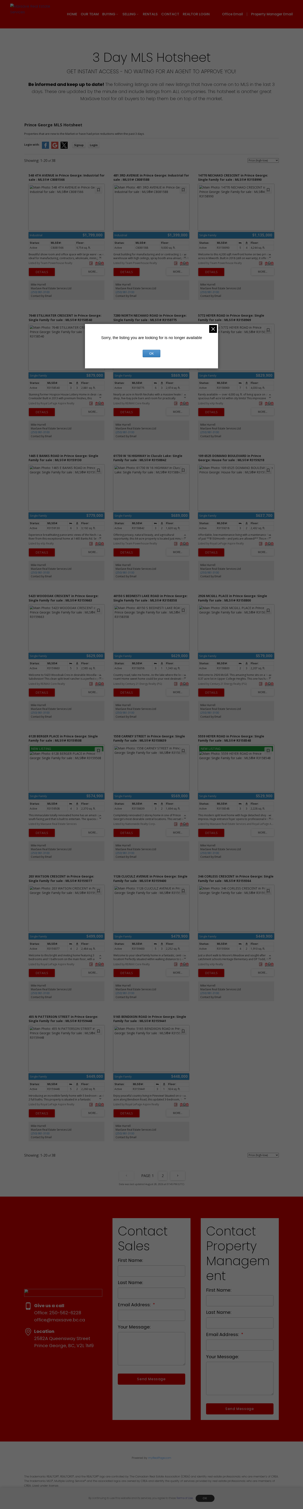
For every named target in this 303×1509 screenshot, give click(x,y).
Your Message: (134, 1327)
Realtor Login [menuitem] (196, 14)
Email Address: (135, 1305)
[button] (235, 14)
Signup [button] (79, 145)
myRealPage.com (159, 1458)
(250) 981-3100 (40, 292)
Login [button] (94, 145)
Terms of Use (185, 1498)
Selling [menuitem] (129, 14)
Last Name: (130, 1282)
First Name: (130, 1260)
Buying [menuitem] (108, 14)
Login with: (32, 145)
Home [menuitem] (72, 14)
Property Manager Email (272, 14)
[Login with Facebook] (45, 148)
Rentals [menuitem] (150, 14)
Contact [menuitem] (170, 14)
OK (205, 1498)
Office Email (232, 14)
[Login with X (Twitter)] (64, 148)
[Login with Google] (54, 148)
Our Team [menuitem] (90, 14)
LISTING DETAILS (42, 272)
